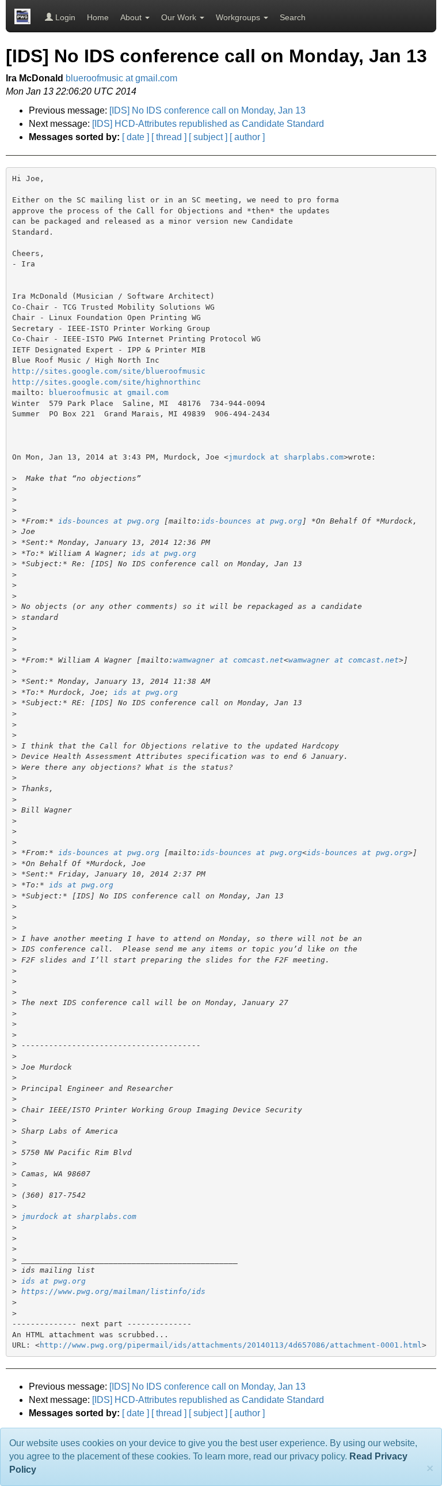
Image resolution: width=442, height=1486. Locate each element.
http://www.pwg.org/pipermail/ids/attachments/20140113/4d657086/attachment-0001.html (231, 1345)
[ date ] (135, 137)
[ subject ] (208, 137)
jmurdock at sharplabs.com (286, 457)
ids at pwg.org (164, 553)
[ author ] (247, 137)
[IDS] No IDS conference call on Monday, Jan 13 (207, 110)
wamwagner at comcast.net (228, 660)
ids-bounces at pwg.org (108, 521)
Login (64, 17)
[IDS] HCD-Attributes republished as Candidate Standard (208, 124)
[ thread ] (168, 137)
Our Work (180, 17)
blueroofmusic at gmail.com (121, 78)
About (132, 17)
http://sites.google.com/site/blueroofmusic (108, 371)
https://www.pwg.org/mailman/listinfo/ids (113, 1291)
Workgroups (239, 17)
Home (98, 17)
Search (293, 17)
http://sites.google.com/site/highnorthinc (106, 382)
